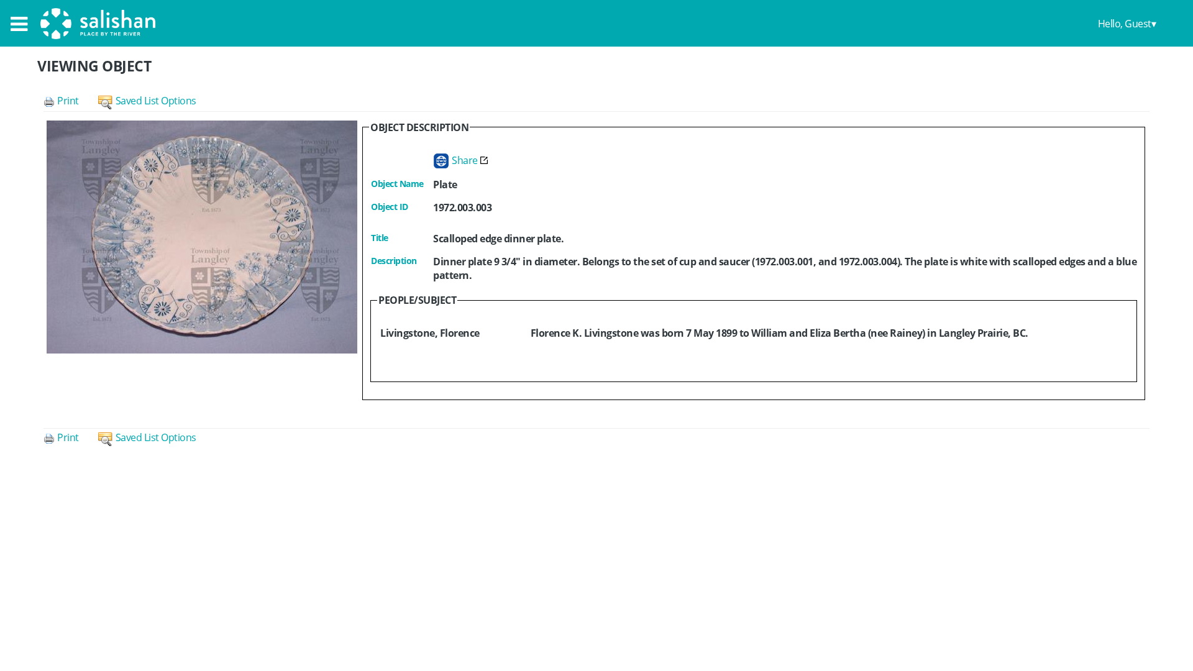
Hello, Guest (1124, 23)
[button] (71, 100)
